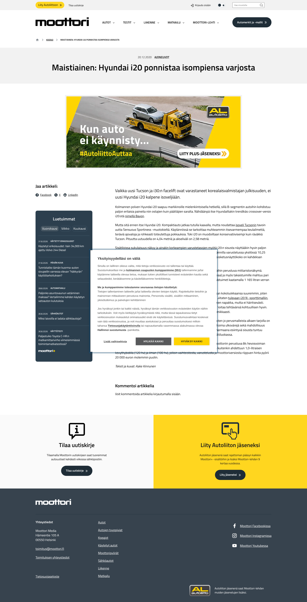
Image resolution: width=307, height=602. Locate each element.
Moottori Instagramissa (255, 535)
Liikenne (103, 568)
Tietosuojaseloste (47, 576)
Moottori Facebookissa (255, 526)
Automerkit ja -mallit (250, 22)
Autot (102, 522)
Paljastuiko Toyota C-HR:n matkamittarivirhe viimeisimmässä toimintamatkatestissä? (59, 340)
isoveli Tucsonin (246, 225)
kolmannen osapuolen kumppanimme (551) (153, 270)
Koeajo (49, 39)
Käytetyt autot (107, 545)
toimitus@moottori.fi (50, 548)
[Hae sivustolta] (261, 5)
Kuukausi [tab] (79, 228)
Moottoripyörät (108, 553)
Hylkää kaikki (154, 341)
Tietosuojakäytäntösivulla (124, 325)
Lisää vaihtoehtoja (115, 341)
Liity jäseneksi (228, 475)
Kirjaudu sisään (203, 5)
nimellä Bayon (134, 216)
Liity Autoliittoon (48, 5)
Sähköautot (106, 560)
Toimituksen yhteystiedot (52, 557)
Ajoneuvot (162, 57)
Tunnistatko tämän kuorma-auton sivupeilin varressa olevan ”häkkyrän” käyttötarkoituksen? (60, 272)
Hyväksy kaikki (192, 341)
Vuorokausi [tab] (49, 228)
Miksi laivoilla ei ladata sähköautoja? (59, 318)
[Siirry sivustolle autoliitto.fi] (199, 590)
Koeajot (103, 537)
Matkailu (104, 576)
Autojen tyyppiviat (110, 530)
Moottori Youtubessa (254, 545)
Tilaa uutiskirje (76, 5)
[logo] (62, 24)
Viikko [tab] (65, 228)
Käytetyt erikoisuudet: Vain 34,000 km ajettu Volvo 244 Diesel (61, 248)
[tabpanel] (64, 295)
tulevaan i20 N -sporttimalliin (247, 297)
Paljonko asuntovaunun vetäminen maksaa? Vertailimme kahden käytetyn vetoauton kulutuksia (61, 297)
